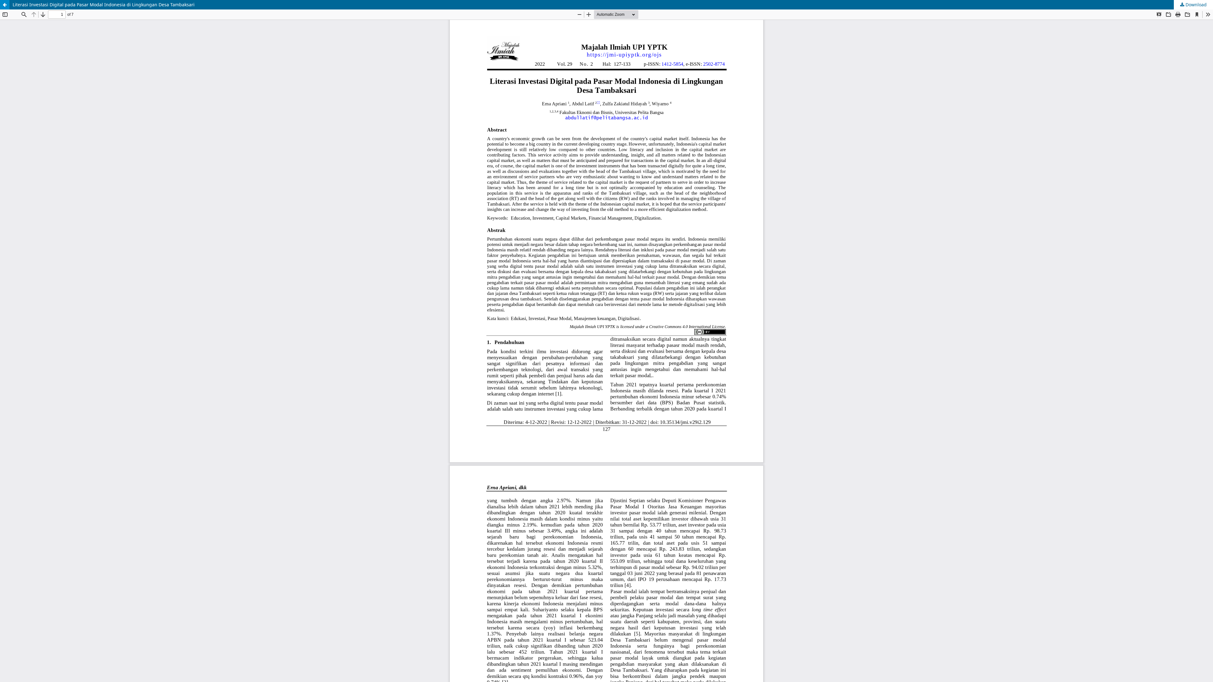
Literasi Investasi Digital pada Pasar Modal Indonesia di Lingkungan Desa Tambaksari (104, 5)
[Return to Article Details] (4, 4)
